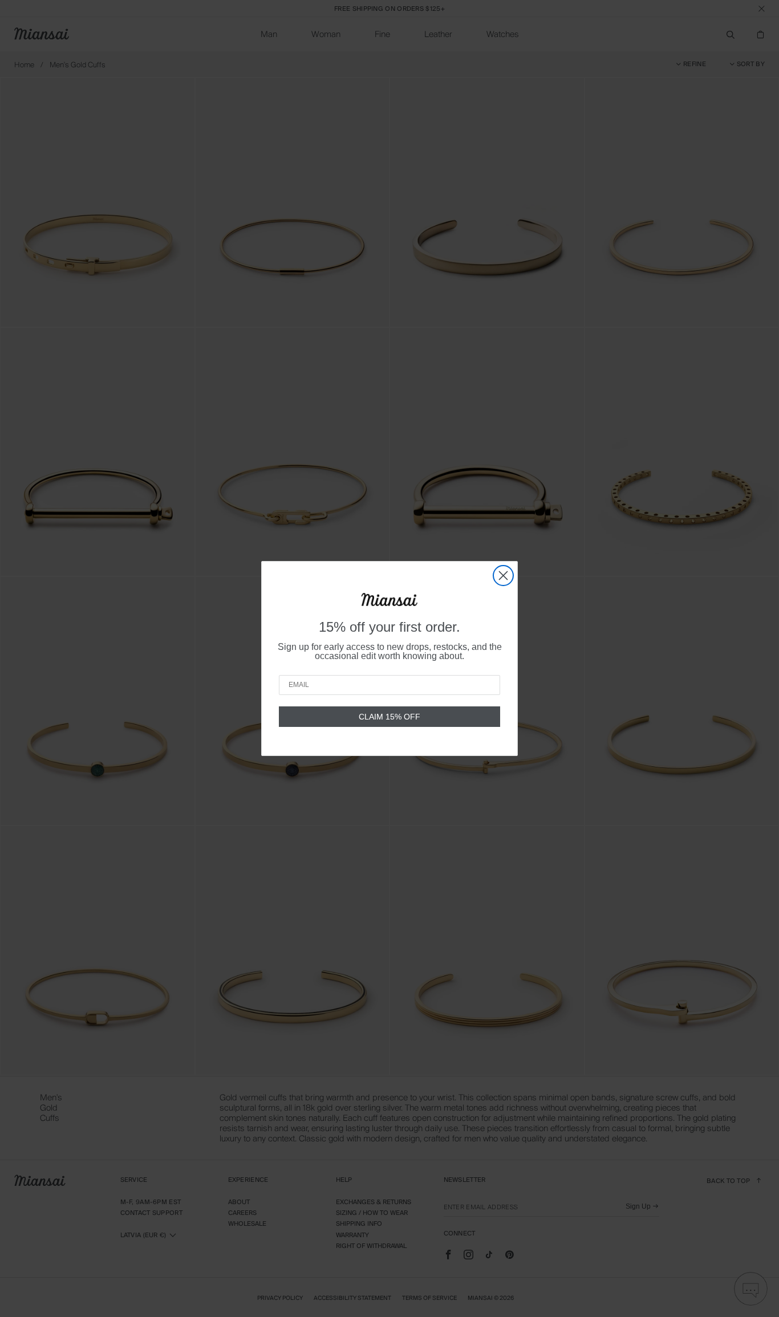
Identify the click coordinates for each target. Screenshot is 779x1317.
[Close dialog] (503, 576)
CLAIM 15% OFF (389, 716)
